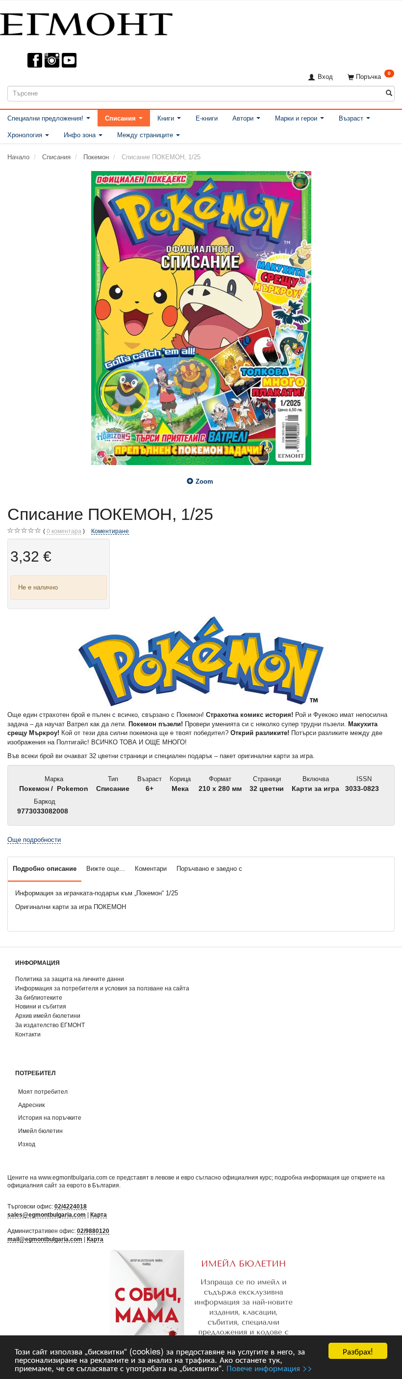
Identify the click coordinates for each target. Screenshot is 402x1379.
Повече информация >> (269, 1367)
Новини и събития (40, 1006)
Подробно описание (44, 868)
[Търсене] (389, 93)
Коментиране (110, 531)
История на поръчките (49, 1117)
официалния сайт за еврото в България (63, 1185)
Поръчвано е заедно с (209, 868)
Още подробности (34, 839)
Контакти (28, 1034)
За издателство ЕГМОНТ (50, 1025)
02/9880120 (93, 1231)
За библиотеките (38, 997)
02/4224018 (70, 1206)
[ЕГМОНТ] (86, 22)
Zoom (204, 481)
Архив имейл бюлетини (47, 1015)
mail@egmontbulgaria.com (44, 1239)
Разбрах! (358, 1351)
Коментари (151, 868)
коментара (64, 531)
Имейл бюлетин (40, 1131)
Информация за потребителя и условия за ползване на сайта (102, 988)
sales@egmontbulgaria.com (46, 1214)
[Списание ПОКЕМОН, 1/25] (201, 318)
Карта (98, 1214)
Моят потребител (43, 1091)
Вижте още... (105, 868)
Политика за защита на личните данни (69, 979)
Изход (26, 1144)
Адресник (31, 1105)
